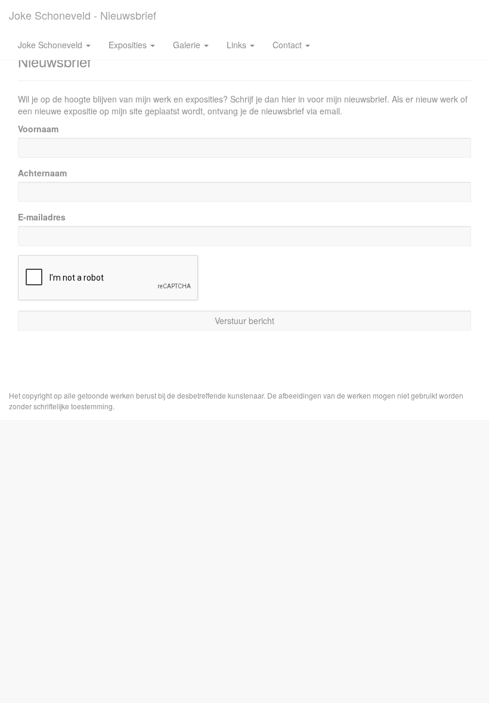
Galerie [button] (188, 45)
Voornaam (38, 129)
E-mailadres (42, 217)
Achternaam (42, 173)
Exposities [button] (129, 45)
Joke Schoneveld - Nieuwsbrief (82, 15)
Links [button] (238, 45)
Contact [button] (288, 45)
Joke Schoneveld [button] (51, 45)
